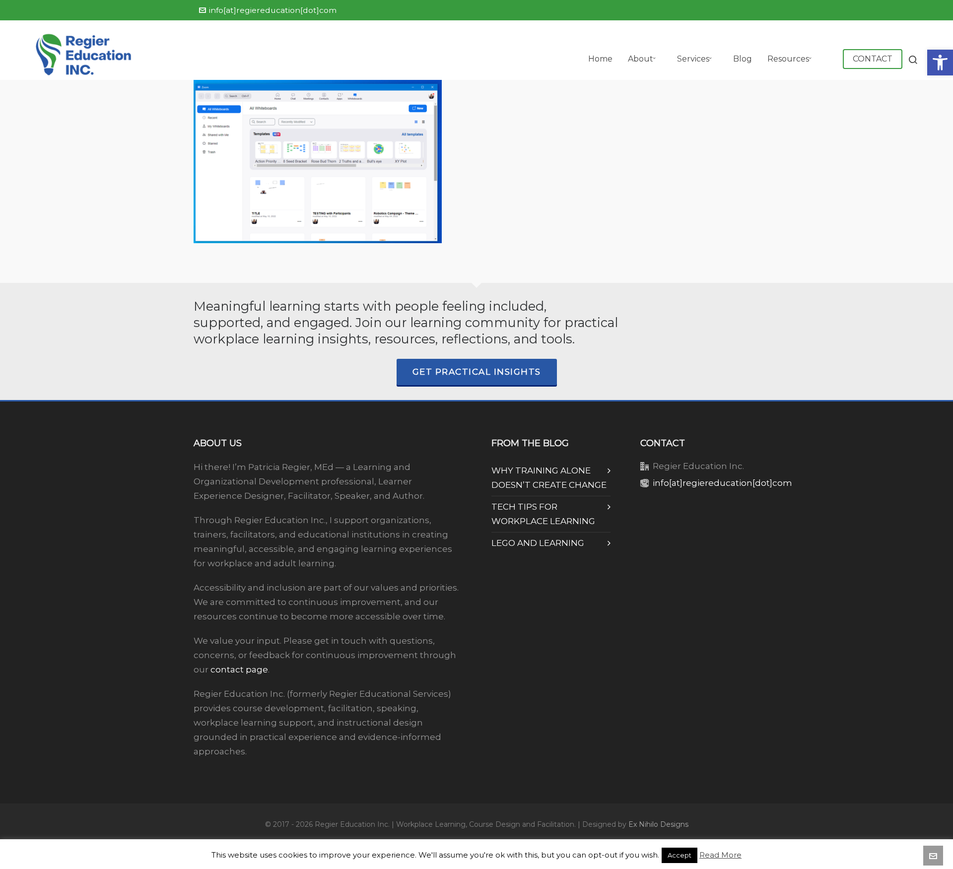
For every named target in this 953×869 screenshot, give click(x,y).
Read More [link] (720, 855)
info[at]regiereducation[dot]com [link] (273, 10)
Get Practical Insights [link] (476, 372)
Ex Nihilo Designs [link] (658, 824)
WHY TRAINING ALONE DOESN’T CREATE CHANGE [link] (549, 478)
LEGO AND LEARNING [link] (537, 543)
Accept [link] (679, 855)
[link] (940, 62)
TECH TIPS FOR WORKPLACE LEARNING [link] (543, 514)
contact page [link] (239, 669)
